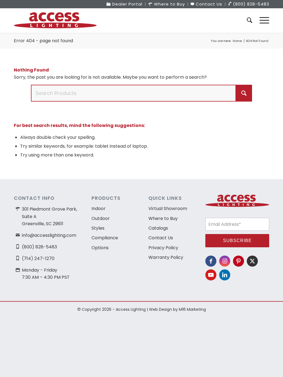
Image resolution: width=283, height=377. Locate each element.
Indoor (98, 208)
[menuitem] (124, 4)
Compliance (104, 238)
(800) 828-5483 (39, 247)
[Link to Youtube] (210, 274)
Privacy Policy (163, 248)
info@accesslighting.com (49, 235)
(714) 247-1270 (38, 258)
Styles (97, 228)
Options (100, 248)
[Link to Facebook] (210, 261)
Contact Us (160, 238)
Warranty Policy (165, 257)
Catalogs (158, 228)
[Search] (249, 20)
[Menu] (262, 20)
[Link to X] (252, 261)
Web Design (160, 309)
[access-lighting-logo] (55, 20)
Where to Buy (163, 218)
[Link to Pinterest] (238, 261)
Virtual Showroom (167, 208)
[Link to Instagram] (224, 261)
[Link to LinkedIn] (224, 274)
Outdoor (100, 218)
